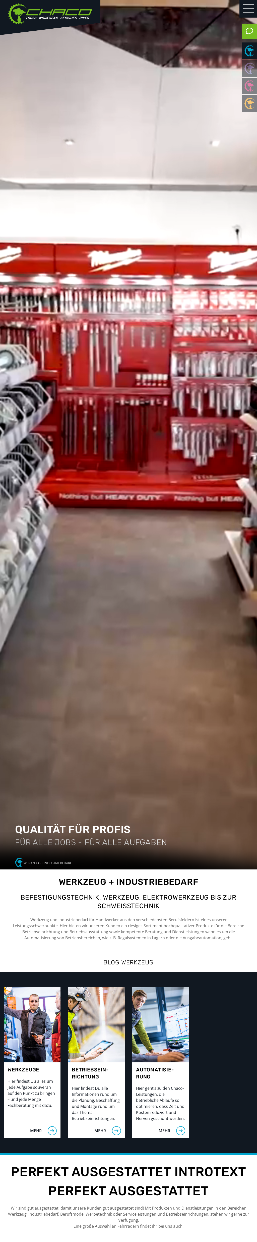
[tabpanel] (128, 434)
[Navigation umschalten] (248, 9)
